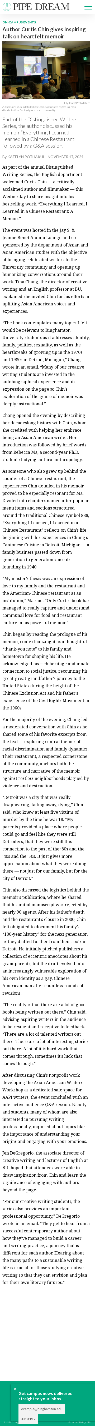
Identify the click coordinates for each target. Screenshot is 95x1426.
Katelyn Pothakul (26, 156)
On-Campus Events (19, 22)
